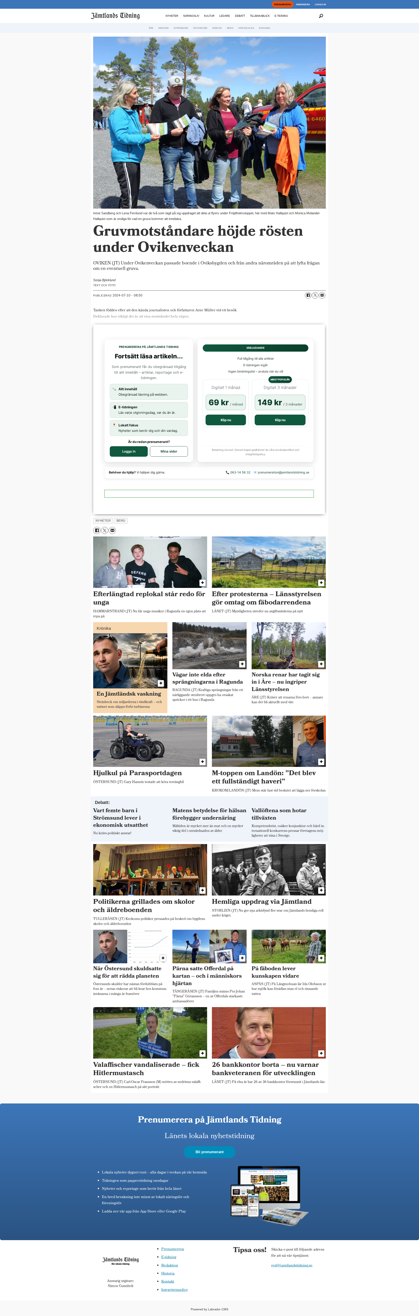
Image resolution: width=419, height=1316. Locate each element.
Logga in (129, 451)
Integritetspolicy (174, 1290)
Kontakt (167, 1282)
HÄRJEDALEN (246, 28)
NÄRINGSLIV (191, 15)
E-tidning (168, 1257)
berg (121, 520)
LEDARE (224, 15)
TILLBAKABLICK (260, 15)
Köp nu (226, 420)
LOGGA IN (320, 4)
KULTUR (209, 15)
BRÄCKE (217, 28)
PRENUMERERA (282, 4)
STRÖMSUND (180, 28)
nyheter (103, 520)
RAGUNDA (264, 28)
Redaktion (169, 1266)
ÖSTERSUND (200, 28)
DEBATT (240, 15)
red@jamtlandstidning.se (292, 1266)
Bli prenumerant (210, 1152)
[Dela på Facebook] (308, 295)
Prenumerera (172, 1249)
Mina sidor (169, 451)
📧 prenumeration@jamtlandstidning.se (281, 472)
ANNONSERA (303, 4)
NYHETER (172, 15)
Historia (168, 1274)
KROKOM (163, 28)
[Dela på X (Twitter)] (315, 295)
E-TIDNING (281, 15)
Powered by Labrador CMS (209, 1309)
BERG (230, 28)
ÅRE (151, 28)
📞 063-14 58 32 (238, 472)
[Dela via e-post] (322, 295)
